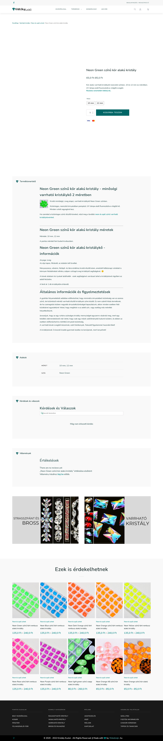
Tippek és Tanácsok (129, 726)
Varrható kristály (25, 23)
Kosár (15, 719)
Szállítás (125, 716)
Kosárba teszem (112, 112)
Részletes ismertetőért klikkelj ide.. (98, 91)
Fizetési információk (130, 719)
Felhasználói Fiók (20, 726)
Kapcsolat (89, 726)
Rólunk (87, 723)
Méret (88, 99)
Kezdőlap (15, 23)
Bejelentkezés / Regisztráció (138, 3)
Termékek (75, 9)
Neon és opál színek (37, 23)
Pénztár (16, 723)
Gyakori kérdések (128, 723)
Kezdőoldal (61, 9)
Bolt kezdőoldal (20, 716)
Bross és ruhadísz (56, 726)
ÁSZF (86, 719)
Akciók (104, 9)
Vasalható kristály (57, 719)
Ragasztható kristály (58, 716)
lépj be (61, 474)
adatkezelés (90, 716)
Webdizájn (114, 738)
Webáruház (91, 9)
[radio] (91, 103)
